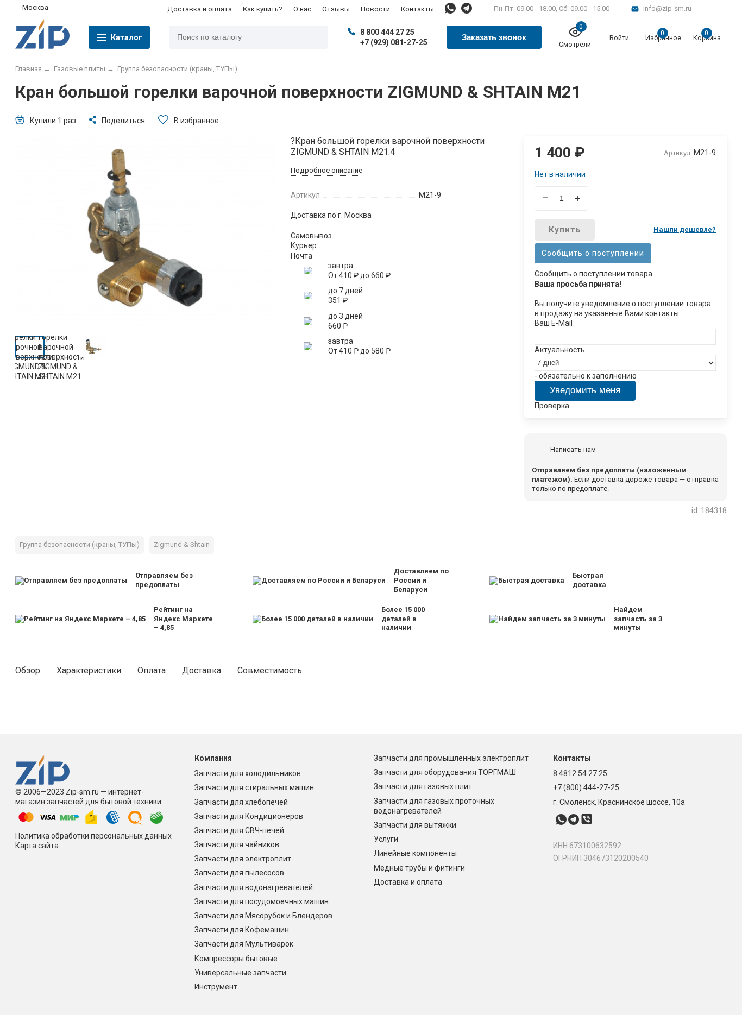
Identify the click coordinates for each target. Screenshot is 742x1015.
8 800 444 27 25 (387, 32)
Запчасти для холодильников (247, 773)
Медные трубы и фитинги (419, 867)
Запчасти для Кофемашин (241, 929)
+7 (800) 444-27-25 (586, 787)
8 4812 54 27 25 (580, 773)
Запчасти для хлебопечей (241, 802)
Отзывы (336, 9)
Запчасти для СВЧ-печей (239, 830)
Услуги (386, 839)
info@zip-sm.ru (667, 8)
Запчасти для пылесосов (239, 872)
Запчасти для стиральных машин (254, 787)
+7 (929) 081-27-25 (393, 42)
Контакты (417, 9)
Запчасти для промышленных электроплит (451, 758)
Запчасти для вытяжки (415, 825)
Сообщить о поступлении (593, 253)
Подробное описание (326, 170)
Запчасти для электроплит (242, 858)
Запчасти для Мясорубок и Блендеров (263, 915)
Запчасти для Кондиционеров (248, 816)
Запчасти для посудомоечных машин (261, 901)
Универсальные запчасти (240, 972)
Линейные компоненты (415, 853)
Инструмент (215, 986)
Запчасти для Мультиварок (243, 944)
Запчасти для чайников (236, 844)
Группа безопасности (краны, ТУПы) (80, 544)
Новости (375, 9)
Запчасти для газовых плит (423, 786)
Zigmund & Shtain (182, 544)
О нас (302, 9)
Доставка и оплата (199, 9)
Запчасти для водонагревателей (253, 887)
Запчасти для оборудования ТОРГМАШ (445, 772)
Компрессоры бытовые (236, 958)
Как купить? (262, 9)
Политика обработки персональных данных (93, 835)
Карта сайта (37, 845)
